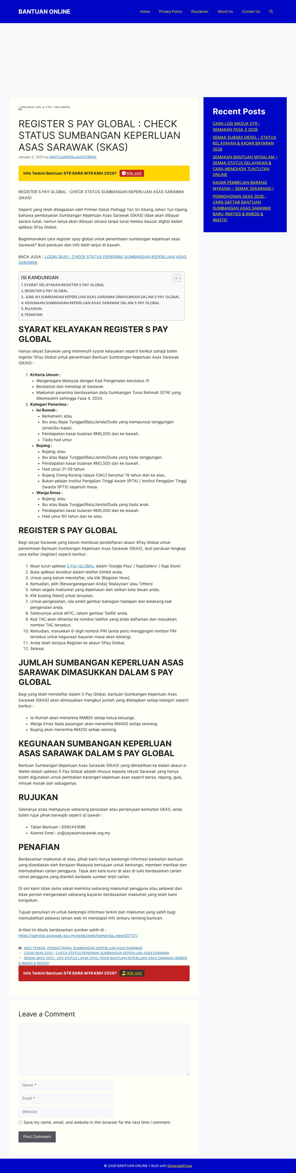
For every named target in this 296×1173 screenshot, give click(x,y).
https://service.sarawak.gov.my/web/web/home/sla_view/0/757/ (77, 935)
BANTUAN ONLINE (44, 11)
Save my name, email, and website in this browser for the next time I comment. (97, 1122)
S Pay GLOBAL (81, 566)
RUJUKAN (33, 308)
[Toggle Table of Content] (175, 278)
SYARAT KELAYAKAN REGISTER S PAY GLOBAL (64, 285)
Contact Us (251, 11)
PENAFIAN (33, 315)
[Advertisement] (148, 57)
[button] (271, 12)
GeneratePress (179, 1166)
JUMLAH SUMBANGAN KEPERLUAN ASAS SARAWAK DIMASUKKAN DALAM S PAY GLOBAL (102, 297)
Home (145, 11)
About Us (225, 11)
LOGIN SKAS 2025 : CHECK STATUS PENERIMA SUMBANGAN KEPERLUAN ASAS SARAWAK (96, 953)
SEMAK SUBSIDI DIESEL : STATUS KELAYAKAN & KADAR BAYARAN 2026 (244, 143)
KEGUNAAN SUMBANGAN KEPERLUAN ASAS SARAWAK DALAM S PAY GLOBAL (92, 303)
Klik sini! (134, 173)
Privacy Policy (170, 11)
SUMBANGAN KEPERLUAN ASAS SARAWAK (107, 948)
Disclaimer (200, 11)
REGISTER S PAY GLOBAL (46, 291)
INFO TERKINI (34, 948)
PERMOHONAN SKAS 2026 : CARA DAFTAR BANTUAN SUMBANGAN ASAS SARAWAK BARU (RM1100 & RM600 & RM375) (242, 208)
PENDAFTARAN (59, 948)
